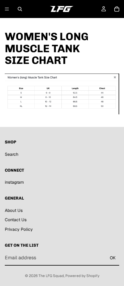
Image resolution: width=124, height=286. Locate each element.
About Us (14, 210)
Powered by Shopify (82, 275)
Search (11, 154)
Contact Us (15, 219)
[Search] (19, 9)
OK (113, 257)
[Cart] (116, 9)
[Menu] (7, 9)
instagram (14, 182)
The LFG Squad (51, 275)
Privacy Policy (19, 229)
